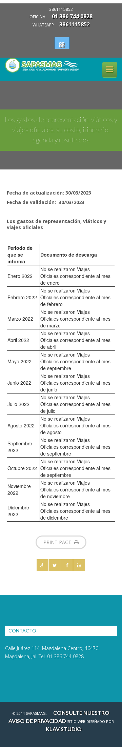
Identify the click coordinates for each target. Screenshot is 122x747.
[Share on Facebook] (67, 565)
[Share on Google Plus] (42, 565)
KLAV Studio (64, 729)
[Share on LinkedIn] (79, 565)
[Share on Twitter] (55, 565)
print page (58, 542)
